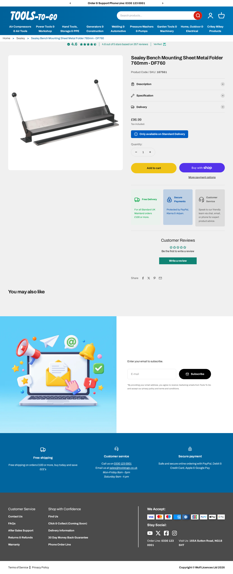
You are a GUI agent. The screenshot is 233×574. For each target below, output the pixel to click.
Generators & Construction (95, 29)
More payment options (202, 177)
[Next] (162, 3)
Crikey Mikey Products (215, 29)
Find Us (53, 516)
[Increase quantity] (150, 152)
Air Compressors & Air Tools (20, 29)
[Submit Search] (198, 15)
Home (6, 38)
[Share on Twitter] (149, 278)
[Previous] (70, 3)
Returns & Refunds (20, 537)
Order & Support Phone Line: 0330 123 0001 (116, 3)
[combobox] (155, 15)
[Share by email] (160, 278)
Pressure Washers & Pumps (142, 29)
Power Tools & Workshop (45, 29)
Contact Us (15, 516)
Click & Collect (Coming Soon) (67, 523)
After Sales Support (20, 530)
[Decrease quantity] (136, 152)
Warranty (14, 544)
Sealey (20, 38)
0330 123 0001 (123, 463)
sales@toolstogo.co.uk (123, 467)
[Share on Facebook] (143, 278)
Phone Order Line (59, 544)
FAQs (12, 523)
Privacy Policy (40, 567)
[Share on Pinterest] (154, 278)
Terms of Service (18, 567)
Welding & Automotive (118, 29)
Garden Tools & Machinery (167, 29)
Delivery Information (61, 530)
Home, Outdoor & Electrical (192, 29)
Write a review (178, 260)
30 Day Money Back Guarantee (68, 537)
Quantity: (136, 144)
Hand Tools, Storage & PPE (69, 29)
